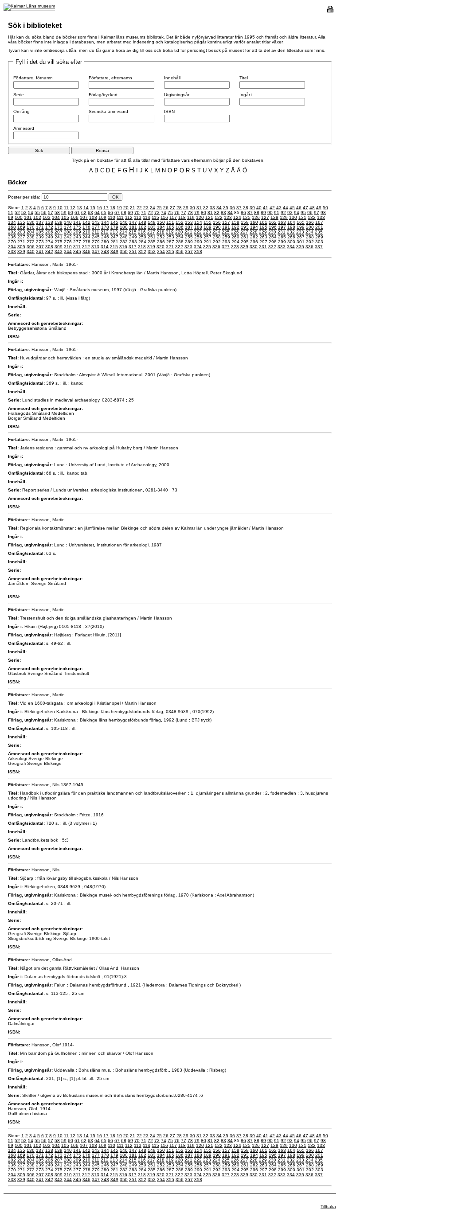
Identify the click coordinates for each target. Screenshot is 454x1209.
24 (152, 207)
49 (318, 207)
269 (319, 236)
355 (170, 251)
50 (325, 207)
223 (207, 232)
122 (219, 217)
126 (256, 217)
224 (216, 232)
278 (86, 241)
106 (74, 217)
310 (68, 246)
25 (159, 207)
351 (133, 251)
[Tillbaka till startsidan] (29, 6)
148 (142, 222)
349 (114, 251)
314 (105, 246)
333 (282, 246)
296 (254, 241)
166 (310, 222)
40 (259, 207)
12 (72, 207)
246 (105, 236)
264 (273, 236)
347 (96, 251)
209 (77, 232)
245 (96, 236)
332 (272, 246)
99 (10, 217)
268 (310, 236)
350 (124, 251)
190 (217, 227)
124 (237, 217)
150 (161, 222)
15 (92, 207)
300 (291, 241)
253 (170, 236)
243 (77, 236)
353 (152, 251)
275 (59, 241)
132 (312, 217)
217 (151, 232)
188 (198, 227)
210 (86, 232)
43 (279, 207)
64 (97, 212)
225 (226, 232)
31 (199, 207)
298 (273, 241)
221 (188, 232)
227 (244, 232)
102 (37, 217)
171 (40, 227)
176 (86, 227)
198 (291, 227)
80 (203, 212)
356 (180, 251)
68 (123, 212)
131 (302, 217)
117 (173, 217)
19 (119, 207)
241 (59, 236)
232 (291, 232)
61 (77, 212)
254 (180, 236)
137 (40, 222)
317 (133, 246)
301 (301, 241)
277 (77, 241)
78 (190, 212)
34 (219, 207)
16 (99, 207)
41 (265, 207)
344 (68, 251)
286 (161, 241)
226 (235, 232)
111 (120, 217)
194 (254, 227)
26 (165, 207)
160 (254, 222)
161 (263, 222)
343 (59, 251)
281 (114, 241)
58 (57, 212)
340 (31, 251)
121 (209, 217)
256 (198, 236)
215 (133, 232)
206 (49, 232)
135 (21, 222)
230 (272, 232)
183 (152, 227)
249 (133, 236)
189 (207, 227)
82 (216, 212)
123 (228, 217)
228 (254, 232)
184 (161, 227)
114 (146, 217)
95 (303, 212)
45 (292, 207)
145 (114, 222)
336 (309, 246)
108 (93, 217)
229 (263, 232)
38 (245, 207)
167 (319, 222)
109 (102, 217)
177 (96, 227)
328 (235, 246)
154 (198, 222)
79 (197, 212)
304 (12, 246)
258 (217, 236)
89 (263, 212)
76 (177, 212)
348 (105, 251)
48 (312, 207)
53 (24, 212)
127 (265, 217)
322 (179, 246)
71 (143, 212)
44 (285, 207)
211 (95, 232)
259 (226, 236)
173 (59, 227)
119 (191, 217)
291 (207, 241)
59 (64, 212)
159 (245, 222)
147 (133, 222)
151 (170, 222)
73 (157, 212)
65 (103, 212)
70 (137, 212)
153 (189, 222)
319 (151, 246)
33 (212, 207)
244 (86, 236)
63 (90, 212)
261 (245, 236)
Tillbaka (328, 1206)
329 (244, 246)
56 (44, 212)
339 (21, 251)
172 (49, 227)
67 (117, 212)
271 (21, 241)
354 (161, 251)
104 (56, 217)
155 (207, 222)
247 (114, 236)
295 (245, 241)
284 (142, 241)
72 (150, 212)
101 (28, 217)
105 (65, 217)
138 (49, 222)
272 (31, 241)
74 (163, 212)
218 (160, 232)
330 (254, 246)
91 (276, 212)
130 (293, 217)
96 (310, 212)
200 (310, 227)
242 (68, 236)
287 (170, 241)
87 (250, 212)
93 (290, 212)
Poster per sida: (25, 197)
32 (205, 207)
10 (60, 207)
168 (12, 227)
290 (198, 241)
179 (114, 227)
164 (291, 222)
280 (105, 241)
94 (296, 212)
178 (105, 227)
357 (189, 251)
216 (142, 232)
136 (31, 222)
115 (155, 217)
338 (12, 251)
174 (68, 227)
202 (12, 232)
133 (321, 217)
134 (12, 222)
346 (86, 251)
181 (133, 227)
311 (77, 246)
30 (192, 207)
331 (263, 246)
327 (226, 246)
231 (282, 232)
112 (129, 217)
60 (70, 212)
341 (40, 251)
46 (298, 207)
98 (323, 212)
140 (68, 222)
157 (226, 222)
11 (66, 207)
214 (123, 232)
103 (47, 217)
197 (282, 227)
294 (235, 241)
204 (31, 232)
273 (40, 241)
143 (96, 222)
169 (21, 227)
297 (263, 241)
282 (124, 241)
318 (142, 246)
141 (77, 222)
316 (123, 246)
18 (112, 207)
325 (207, 246)
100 (19, 217)
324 (198, 246)
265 (282, 236)
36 (232, 207)
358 (198, 251)
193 (245, 227)
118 (182, 217)
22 (139, 207)
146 (124, 222)
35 (225, 207)
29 (185, 207)
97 (316, 212)
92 (283, 212)
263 (263, 236)
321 (170, 246)
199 (301, 227)
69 (130, 212)
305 (21, 246)
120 (200, 217)
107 (84, 217)
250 (142, 236)
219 (170, 232)
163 (282, 222)
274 (49, 241)
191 (226, 227)
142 (86, 222)
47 (305, 207)
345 (77, 251)
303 (319, 241)
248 (124, 236)
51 (10, 212)
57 (50, 212)
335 (300, 246)
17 (106, 207)
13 (79, 207)
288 (180, 241)
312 (86, 246)
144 (105, 222)
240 (49, 236)
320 (160, 246)
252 (161, 236)
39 (252, 207)
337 (319, 246)
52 (17, 212)
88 (256, 212)
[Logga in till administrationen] (330, 10)
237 (21, 236)
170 (31, 227)
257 (207, 236)
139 (59, 222)
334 (291, 246)
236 (12, 236)
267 (301, 236)
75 (170, 212)
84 (230, 212)
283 (133, 241)
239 (40, 236)
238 (31, 236)
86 (243, 212)
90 (270, 212)
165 (301, 222)
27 (172, 207)
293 (226, 241)
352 (142, 251)
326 (216, 246)
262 (254, 236)
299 (282, 241)
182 (142, 227)
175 (77, 227)
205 (40, 232)
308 (49, 246)
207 (59, 232)
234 (309, 232)
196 (273, 227)
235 (319, 232)
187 (189, 227)
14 (86, 207)
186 (180, 227)
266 (291, 236)
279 (96, 241)
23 (146, 207)
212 (105, 232)
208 (68, 232)
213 (114, 232)
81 (210, 212)
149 (152, 222)
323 (188, 246)
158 (235, 222)
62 (83, 212)
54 (30, 212)
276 (68, 241)
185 (170, 227)
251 (152, 236)
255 (189, 236)
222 (198, 232)
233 (300, 232)
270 (12, 241)
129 (284, 217)
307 (40, 246)
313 (95, 246)
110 (111, 217)
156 (217, 222)
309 (59, 246)
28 (179, 207)
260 (235, 236)
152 (180, 222)
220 (179, 232)
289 (189, 241)
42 (272, 207)
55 (37, 212)
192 (235, 227)
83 (223, 212)
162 (273, 222)
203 (21, 232)
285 (152, 241)
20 (126, 207)
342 (49, 251)
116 (164, 217)
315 (114, 246)
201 (319, 227)
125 (246, 217)
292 (217, 241)
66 (110, 212)
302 (310, 241)
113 (137, 217)
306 (31, 246)
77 (183, 212)
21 (132, 207)
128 (274, 217)
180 (124, 227)
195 (263, 227)
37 (239, 207)
